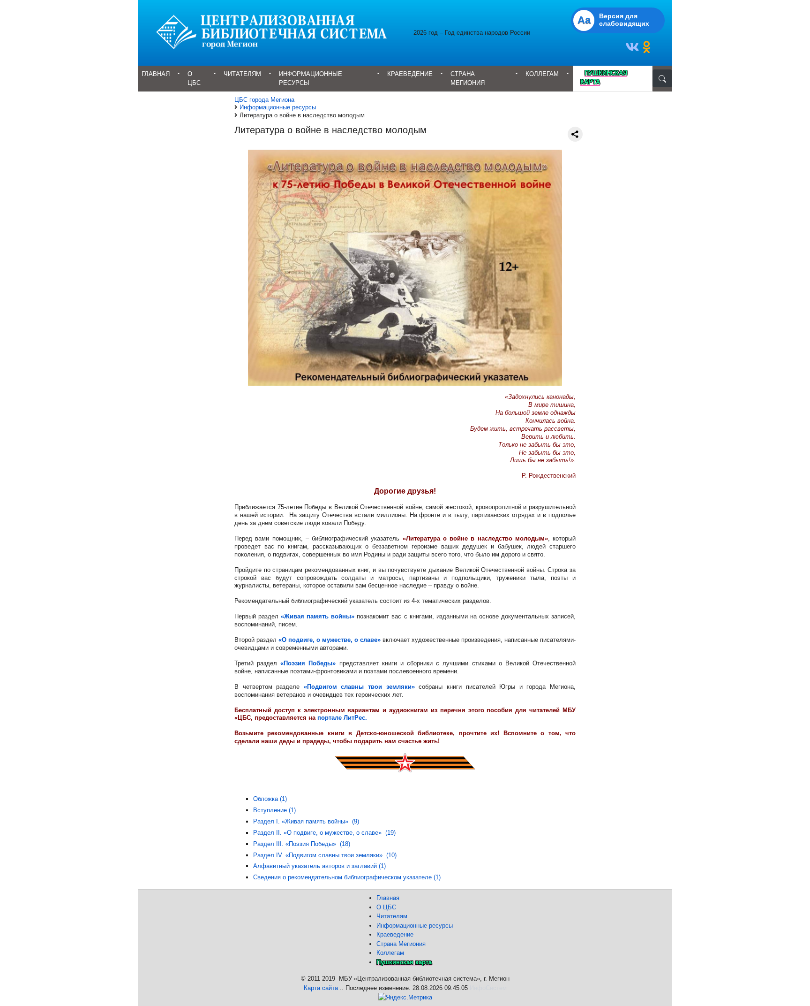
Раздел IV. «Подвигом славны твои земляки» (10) (325, 855)
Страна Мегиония (467, 78)
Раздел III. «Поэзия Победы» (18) (301, 843)
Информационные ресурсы (310, 78)
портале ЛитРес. (342, 717)
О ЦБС (194, 78)
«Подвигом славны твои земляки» (359, 686)
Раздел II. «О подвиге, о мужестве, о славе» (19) (324, 832)
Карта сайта (321, 987)
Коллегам (542, 73)
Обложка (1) (270, 798)
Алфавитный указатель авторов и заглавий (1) (319, 865)
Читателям (242, 73)
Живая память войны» (319, 616)
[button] (633, 49)
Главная (156, 73)
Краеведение (410, 73)
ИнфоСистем (488, 987)
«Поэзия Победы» (308, 663)
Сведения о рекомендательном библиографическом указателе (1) (347, 877)
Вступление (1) (274, 810)
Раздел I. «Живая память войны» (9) (306, 821)
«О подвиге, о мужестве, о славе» (329, 639)
